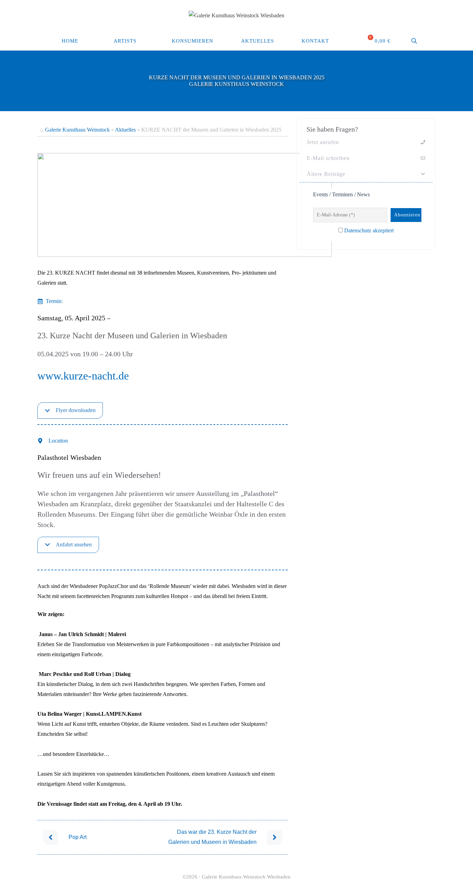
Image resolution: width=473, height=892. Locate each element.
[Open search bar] (414, 41)
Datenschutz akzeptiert (369, 230)
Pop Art (78, 837)
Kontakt (315, 41)
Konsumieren (192, 41)
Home (70, 41)
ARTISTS (125, 41)
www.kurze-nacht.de (83, 375)
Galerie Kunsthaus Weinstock (77, 130)
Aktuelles (257, 41)
